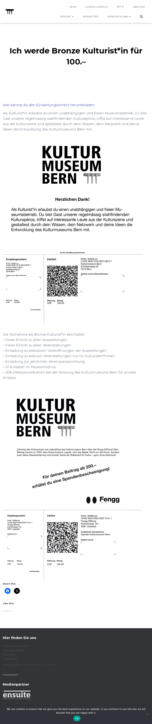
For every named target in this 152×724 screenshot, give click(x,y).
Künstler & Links (118, 16)
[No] (147, 714)
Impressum (10, 674)
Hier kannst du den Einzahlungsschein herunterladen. (49, 105)
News (73, 6)
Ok (77, 718)
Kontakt (66, 16)
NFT (119, 6)
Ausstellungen (96, 6)
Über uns (139, 6)
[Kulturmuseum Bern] (9, 11)
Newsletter (90, 16)
